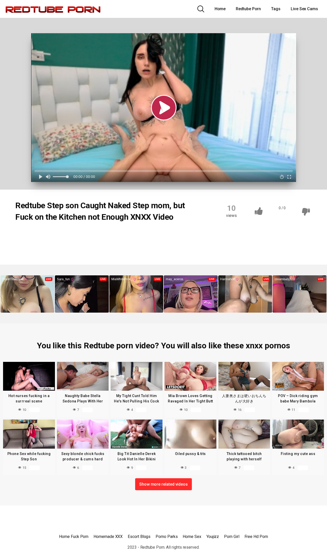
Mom (114, 234)
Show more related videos (163, 484)
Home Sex (192, 536)
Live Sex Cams (304, 8)
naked (135, 234)
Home (220, 8)
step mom (47, 244)
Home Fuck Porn (73, 536)
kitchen (93, 234)
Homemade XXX (108, 536)
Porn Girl (231, 536)
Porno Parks (167, 536)
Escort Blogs (139, 536)
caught (52, 234)
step (25, 244)
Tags (276, 8)
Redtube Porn (248, 8)
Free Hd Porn (256, 536)
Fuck (73, 234)
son (153, 234)
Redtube (28, 234)
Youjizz (212, 536)
